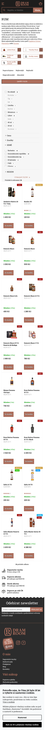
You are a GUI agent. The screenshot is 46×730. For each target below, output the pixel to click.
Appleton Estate (34, 41)
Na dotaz (12, 129)
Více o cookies (9, 702)
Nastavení (22, 717)
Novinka (12, 95)
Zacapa (16, 43)
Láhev (11, 115)
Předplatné (7, 664)
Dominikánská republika (18, 154)
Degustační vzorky (9, 659)
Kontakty (6, 669)
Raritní (11, 109)
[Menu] (2, 3)
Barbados (13, 150)
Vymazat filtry (21, 177)
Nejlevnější (20, 70)
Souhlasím (22, 724)
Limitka (11, 105)
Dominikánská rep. (16, 157)
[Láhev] (11, 192)
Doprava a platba (9, 680)
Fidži (11, 163)
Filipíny (12, 166)
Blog (4, 667)
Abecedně (20, 75)
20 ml (11, 126)
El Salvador (13, 160)
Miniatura (12, 112)
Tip (10, 99)
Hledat (37, 10)
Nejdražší (29, 70)
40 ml (11, 122)
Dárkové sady (8, 662)
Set (10, 102)
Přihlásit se (36, 609)
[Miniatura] (32, 192)
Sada (10, 119)
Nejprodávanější (9, 75)
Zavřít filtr (22, 81)
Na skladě (13, 92)
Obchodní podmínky (10, 682)
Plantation (5, 43)
